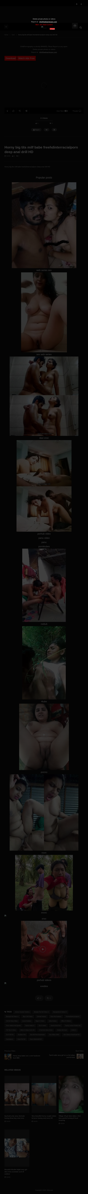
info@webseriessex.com (48, 22)
